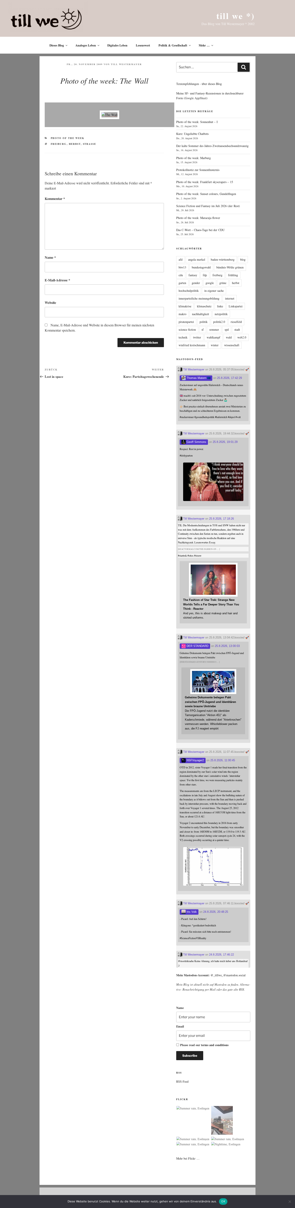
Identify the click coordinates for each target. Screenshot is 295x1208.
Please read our (204, 1045)
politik (204, 322)
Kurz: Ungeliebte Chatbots (192, 134)
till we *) (235, 15)
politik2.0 (219, 322)
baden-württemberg (223, 259)
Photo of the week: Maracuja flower (198, 218)
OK (223, 1201)
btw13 (182, 267)
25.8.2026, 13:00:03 (227, 646)
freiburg (59, 144)
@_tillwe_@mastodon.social (228, 975)
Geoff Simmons (196, 442)
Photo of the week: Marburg (193, 158)
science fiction (187, 329)
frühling (233, 275)
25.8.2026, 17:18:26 (221, 518)
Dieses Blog (56, 45)
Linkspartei (236, 306)
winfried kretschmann (192, 345)
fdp (205, 275)
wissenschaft (231, 345)
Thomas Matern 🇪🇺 (198, 378)
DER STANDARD (197, 646)
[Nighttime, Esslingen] (225, 1144)
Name (50, 257)
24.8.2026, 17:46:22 (221, 954)
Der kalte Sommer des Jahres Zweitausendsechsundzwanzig (212, 146)
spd (227, 329)
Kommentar (55, 198)
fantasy (193, 275)
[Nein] (289, 1201)
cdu (181, 275)
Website (50, 302)
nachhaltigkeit (200, 314)
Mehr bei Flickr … (188, 1158)
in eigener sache (214, 291)
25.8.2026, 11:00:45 (222, 760)
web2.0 (241, 337)
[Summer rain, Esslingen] (192, 1108)
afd (180, 259)
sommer (214, 329)
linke (220, 306)
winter (215, 345)
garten (182, 283)
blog (243, 259)
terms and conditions (214, 1045)
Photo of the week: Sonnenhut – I (197, 122)
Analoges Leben (85, 45)
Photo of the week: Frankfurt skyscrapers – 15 (204, 182)
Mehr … (204, 45)
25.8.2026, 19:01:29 (225, 442)
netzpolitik (221, 314)
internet (229, 298)
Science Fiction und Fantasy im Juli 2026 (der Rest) (208, 206)
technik (183, 337)
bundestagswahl (201, 267)
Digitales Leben (117, 45)
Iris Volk (191, 911)
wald (229, 337)
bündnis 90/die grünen (230, 267)
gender (196, 283)
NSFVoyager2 (195, 760)
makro (182, 314)
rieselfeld (236, 322)
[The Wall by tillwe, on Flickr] (109, 114)
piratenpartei (186, 322)
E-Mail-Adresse (57, 280)
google (210, 283)
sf (202, 329)
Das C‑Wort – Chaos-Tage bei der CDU (200, 230)
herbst (75, 144)
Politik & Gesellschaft (173, 45)
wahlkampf (213, 337)
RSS (241, 989)
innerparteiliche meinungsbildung (199, 298)
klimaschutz (204, 306)
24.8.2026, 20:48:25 (215, 911)
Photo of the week (68, 138)
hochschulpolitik (189, 291)
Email (180, 1026)
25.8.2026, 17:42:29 (229, 378)
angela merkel (196, 259)
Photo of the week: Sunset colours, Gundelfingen (206, 194)
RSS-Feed (182, 1081)
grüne (222, 283)
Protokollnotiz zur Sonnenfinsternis (197, 170)
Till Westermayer (126, 64)
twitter (197, 337)
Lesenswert (143, 45)
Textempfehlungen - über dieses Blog (199, 84)
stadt (237, 329)
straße (89, 144)
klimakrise (185, 306)
